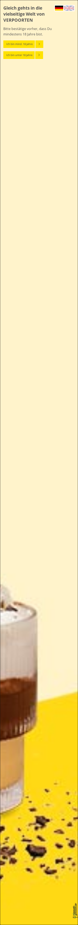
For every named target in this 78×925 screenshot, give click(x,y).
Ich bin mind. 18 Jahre (19, 44)
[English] (69, 7)
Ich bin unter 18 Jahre (19, 55)
